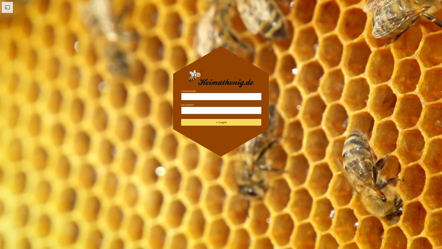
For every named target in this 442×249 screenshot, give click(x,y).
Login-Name (188, 91)
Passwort (187, 105)
